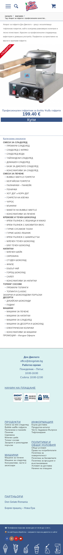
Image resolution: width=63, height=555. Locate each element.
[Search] (15, 6)
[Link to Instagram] (11, 538)
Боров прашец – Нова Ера (20, 508)
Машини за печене (14, 457)
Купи (31, 120)
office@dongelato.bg (31, 361)
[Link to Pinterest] (16, 538)
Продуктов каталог (40, 427)
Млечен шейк (11, 437)
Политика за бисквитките (43, 458)
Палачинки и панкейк (15, 430)
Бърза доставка (39, 424)
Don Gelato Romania (16, 502)
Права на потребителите (43, 450)
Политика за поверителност (38, 454)
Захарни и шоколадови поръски (16, 443)
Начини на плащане (41, 468)
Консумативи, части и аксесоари (15, 464)
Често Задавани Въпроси (44, 430)
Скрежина (10, 435)
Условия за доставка (41, 465)
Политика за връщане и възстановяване (43, 461)
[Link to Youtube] (21, 538)
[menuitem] (15, 6)
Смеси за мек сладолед (17, 424)
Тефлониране (38, 432)
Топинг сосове (12, 440)
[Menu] (10, 6)
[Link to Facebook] (7, 538)
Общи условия (38, 448)
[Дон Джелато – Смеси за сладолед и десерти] (31, 6)
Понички (9, 432)
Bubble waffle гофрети (16, 427)
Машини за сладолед (15, 460)
